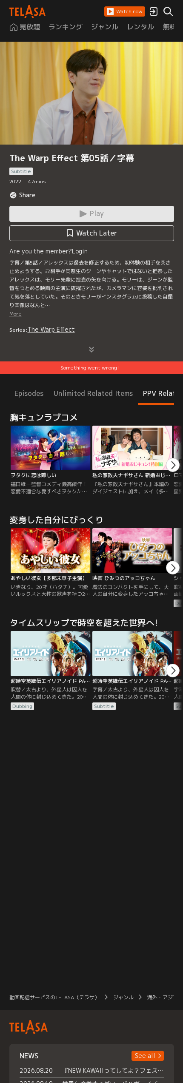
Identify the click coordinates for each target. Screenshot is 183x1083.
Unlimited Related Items (93, 393)
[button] (124, 11)
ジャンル (123, 997)
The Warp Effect (51, 329)
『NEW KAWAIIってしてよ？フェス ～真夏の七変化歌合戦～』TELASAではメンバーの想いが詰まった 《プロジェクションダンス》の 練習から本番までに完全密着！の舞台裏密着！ (113, 1070)
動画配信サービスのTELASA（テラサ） (54, 997)
